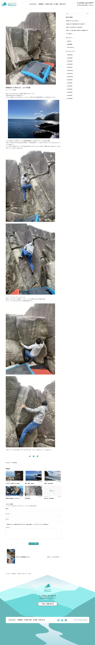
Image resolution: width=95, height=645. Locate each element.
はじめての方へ (33, 4)
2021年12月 (70, 70)
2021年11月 (70, 73)
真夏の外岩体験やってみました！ (13, 498)
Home (9, 573)
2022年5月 (69, 54)
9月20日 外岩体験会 (49, 498)
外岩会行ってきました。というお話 (24, 573)
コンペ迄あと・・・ (70, 33)
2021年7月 (69, 86)
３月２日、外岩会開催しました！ (23, 557)
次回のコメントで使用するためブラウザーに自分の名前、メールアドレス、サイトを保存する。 (28, 524)
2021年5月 (69, 92)
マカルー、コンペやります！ (53, 557)
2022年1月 (69, 67)
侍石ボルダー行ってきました (72, 20)
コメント (8, 527)
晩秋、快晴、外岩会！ (30, 483)
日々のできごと (70, 47)
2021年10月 (70, 76)
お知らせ (69, 41)
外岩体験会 (41, 4)
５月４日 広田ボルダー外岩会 (13, 483)
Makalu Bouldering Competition (74, 27)
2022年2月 (69, 64)
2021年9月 (69, 79)
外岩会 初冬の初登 (48, 483)
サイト (7, 519)
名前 (7, 508)
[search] (87, 13)
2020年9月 (69, 98)
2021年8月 (69, 82)
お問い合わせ (62, 4)
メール (8, 513)
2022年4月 (69, 58)
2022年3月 (69, 61)
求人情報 (56, 4)
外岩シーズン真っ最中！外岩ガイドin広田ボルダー (77, 30)
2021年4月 (69, 95)
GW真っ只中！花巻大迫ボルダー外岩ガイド (75, 24)
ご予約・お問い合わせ (47, 604)
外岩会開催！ (28, 498)
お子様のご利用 (48, 4)
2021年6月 (69, 89)
